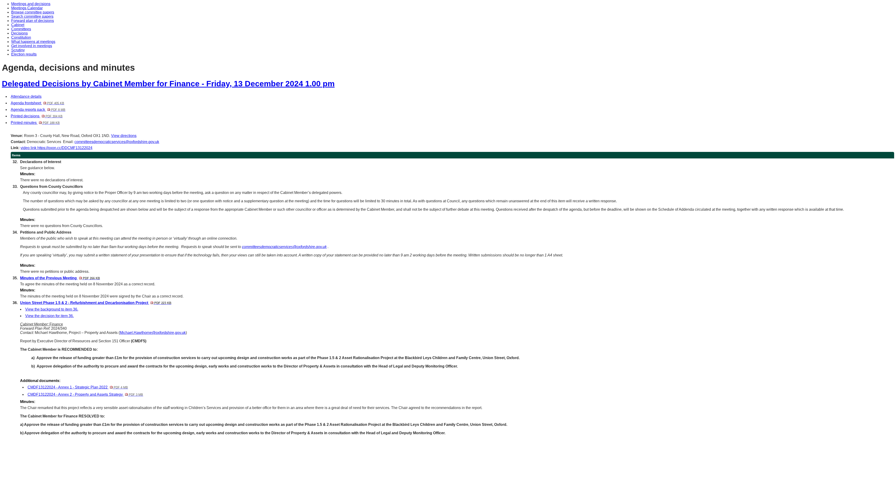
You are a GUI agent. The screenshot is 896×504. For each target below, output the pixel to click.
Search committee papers (32, 16)
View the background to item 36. (51, 309)
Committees (21, 29)
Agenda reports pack (38, 110)
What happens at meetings (33, 42)
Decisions (19, 33)
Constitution (21, 37)
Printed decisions (37, 116)
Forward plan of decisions (32, 21)
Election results (24, 54)
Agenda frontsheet (37, 103)
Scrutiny (18, 50)
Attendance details (26, 96)
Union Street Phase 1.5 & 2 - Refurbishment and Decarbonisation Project (95, 303)
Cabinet (17, 25)
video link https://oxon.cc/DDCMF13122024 (56, 148)
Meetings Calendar (27, 8)
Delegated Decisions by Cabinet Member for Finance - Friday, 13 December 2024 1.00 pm (168, 83)
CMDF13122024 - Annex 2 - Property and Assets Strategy (85, 394)
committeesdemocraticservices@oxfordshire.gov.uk (116, 142)
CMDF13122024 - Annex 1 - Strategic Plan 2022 (78, 387)
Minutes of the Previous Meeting (60, 278)
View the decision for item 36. (49, 316)
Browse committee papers (32, 12)
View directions (123, 136)
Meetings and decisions (30, 4)
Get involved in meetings (31, 46)
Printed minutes (35, 123)
